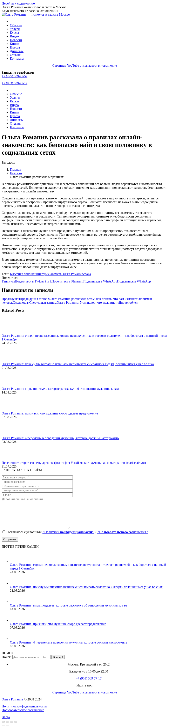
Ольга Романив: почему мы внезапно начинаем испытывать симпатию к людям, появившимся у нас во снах (78, 364)
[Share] (7, 721)
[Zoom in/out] (15, 721)
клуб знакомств (51, 274)
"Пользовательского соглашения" (122, 532)
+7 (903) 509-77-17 (14, 83)
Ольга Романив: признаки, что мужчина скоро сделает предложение (50, 413)
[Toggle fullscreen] (11, 721)
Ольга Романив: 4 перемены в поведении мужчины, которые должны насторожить (60, 438)
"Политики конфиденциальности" (68, 532)
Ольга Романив (72, 274)
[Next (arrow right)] (7, 725)
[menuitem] (16, 25)
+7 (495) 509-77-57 (14, 76)
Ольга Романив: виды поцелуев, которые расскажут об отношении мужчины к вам (60, 388)
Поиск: (7, 657)
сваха (87, 274)
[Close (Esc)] (3, 721)
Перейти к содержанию (18, 3)
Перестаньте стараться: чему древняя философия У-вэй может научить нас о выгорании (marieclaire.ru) (74, 462)
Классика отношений (25, 274)
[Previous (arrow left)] (3, 725)
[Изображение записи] (13, 332)
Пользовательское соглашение (23, 710)
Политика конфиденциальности (24, 706)
